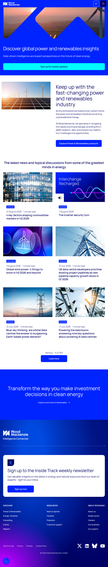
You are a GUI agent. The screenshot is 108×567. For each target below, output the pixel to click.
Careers (91, 520)
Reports (6, 529)
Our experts (93, 529)
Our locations (93, 524)
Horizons (50, 516)
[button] (96, 4)
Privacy (20, 546)
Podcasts (51, 520)
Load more (54, 358)
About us (92, 511)
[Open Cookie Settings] (6, 561)
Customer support (54, 524)
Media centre (93, 516)
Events (6, 524)
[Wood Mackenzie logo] (11, 4)
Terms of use (8, 546)
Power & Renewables (12, 511)
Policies (29, 546)
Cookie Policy (41, 546)
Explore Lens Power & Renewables (52, 402)
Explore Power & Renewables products (78, 143)
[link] (54, 435)
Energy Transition (10, 516)
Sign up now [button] (21, 489)
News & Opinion (53, 511)
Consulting (7, 520)
